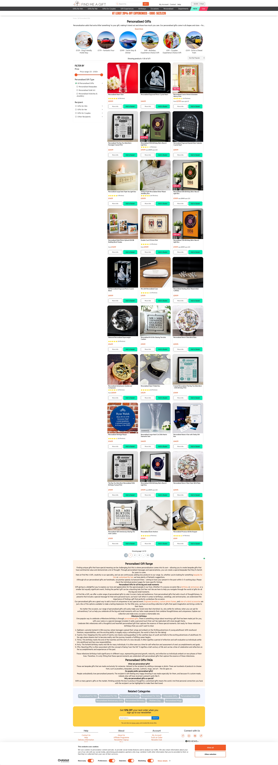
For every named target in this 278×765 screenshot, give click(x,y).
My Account (164, 4)
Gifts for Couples (84, 113)
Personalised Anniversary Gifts (109, 700)
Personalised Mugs (173, 700)
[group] (84, 42)
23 (148, 555)
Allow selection (210, 754)
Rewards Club (156, 740)
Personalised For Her (108, 696)
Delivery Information (86, 740)
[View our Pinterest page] (195, 735)
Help (179, 4)
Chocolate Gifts (170, 696)
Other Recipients (84, 117)
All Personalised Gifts (85, 83)
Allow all (210, 748)
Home (75, 18)
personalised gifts (131, 618)
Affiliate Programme (121, 737)
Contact (173, 4)
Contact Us (86, 735)
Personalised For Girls (150, 696)
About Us (121, 735)
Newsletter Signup (121, 740)
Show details (163, 761)
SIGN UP (155, 718)
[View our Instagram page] (189, 735)
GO (145, 4)
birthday (184, 587)
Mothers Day (155, 700)
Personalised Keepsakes (88, 87)
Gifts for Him (82, 106)
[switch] (112, 760)
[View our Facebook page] (183, 735)
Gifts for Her (82, 109)
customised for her (126, 577)
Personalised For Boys (129, 696)
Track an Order (156, 737)
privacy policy (136, 723)
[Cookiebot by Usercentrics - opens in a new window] (63, 760)
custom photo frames (168, 601)
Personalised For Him (88, 696)
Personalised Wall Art (87, 90)
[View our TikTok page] (201, 735)
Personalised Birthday (135, 700)
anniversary (195, 587)
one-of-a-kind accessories (190, 601)
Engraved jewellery (151, 601)
